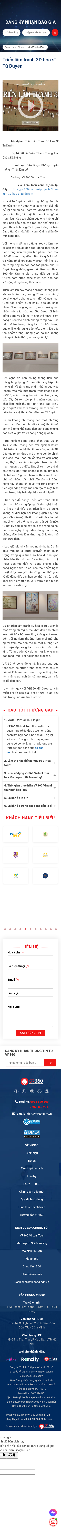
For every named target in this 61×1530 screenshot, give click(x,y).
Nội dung (14, 1006)
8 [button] (41, 929)
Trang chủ (9, 47)
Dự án (32, 1160)
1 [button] (5, 929)
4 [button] (20, 929)
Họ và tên (14, 952)
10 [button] (51, 929)
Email (11, 979)
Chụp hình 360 (32, 1266)
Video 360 (31, 1258)
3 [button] (15, 929)
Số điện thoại (16, 966)
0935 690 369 (39, 1101)
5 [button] (25, 929)
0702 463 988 (39, 1107)
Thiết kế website (31, 1274)
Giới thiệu (32, 1153)
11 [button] (56, 929)
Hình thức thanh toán (31, 1207)
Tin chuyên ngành (32, 1168)
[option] (15, 855)
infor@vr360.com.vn (39, 1113)
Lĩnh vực (13, 993)
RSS (37, 1184)
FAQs (26, 1184)
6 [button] (30, 929)
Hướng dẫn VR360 (32, 1215)
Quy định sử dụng (32, 1199)
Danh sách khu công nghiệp (31, 1282)
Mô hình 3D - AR (32, 1251)
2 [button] (10, 929)
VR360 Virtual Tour (32, 1235)
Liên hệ (31, 1176)
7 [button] (35, 929)
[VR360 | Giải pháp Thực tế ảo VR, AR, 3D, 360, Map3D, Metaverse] (31, 1133)
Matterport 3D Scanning (31, 1243)
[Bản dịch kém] (12, 1455)
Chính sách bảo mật (31, 1191)
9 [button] (46, 929)
